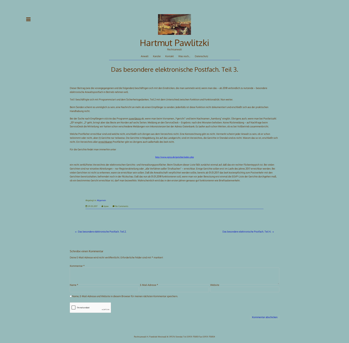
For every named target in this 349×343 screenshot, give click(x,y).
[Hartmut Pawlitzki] (174, 36)
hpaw (106, 206)
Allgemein (101, 200)
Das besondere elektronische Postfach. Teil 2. (102, 231)
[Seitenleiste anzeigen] (28, 19)
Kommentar (77, 265)
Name (74, 284)
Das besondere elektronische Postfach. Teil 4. (246, 231)
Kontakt (169, 56)
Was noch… (184, 56)
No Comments (121, 206)
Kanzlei (157, 56)
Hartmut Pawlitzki (174, 42)
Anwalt (144, 56)
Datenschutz (201, 56)
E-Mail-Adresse (149, 284)
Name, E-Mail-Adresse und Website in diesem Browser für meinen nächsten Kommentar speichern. (125, 296)
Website (214, 284)
